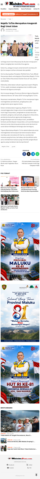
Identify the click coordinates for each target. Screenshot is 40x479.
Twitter (30, 465)
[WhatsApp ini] (37, 154)
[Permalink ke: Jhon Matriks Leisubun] (3, 30)
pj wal (13, 146)
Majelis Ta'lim (5, 146)
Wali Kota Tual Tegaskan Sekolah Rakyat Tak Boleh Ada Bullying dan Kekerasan (9, 189)
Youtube (11, 468)
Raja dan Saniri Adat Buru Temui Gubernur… (22, 449)
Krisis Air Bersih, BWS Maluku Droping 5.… (21, 441)
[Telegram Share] (33, 154)
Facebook (11, 465)
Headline (3, 433)
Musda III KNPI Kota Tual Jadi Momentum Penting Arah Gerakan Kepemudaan (29, 189)
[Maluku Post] (20, 4)
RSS (30, 468)
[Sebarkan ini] (24, 154)
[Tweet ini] (29, 154)
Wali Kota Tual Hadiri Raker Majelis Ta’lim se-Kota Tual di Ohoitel (9, 208)
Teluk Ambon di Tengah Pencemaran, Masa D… (16, 435)
